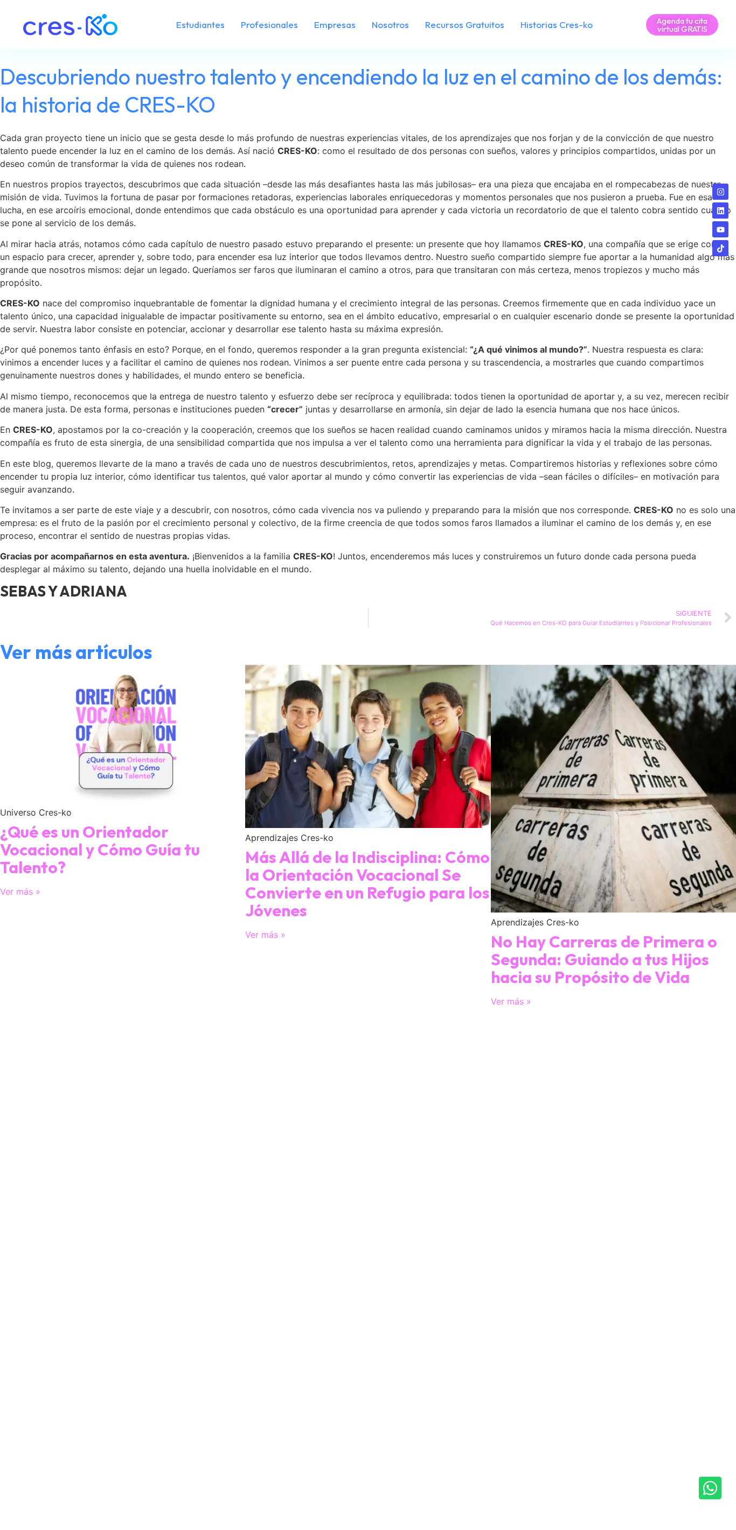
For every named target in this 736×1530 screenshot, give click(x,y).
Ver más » (20, 891)
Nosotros (390, 24)
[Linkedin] (720, 210)
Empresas (335, 24)
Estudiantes (200, 24)
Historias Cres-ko (556, 24)
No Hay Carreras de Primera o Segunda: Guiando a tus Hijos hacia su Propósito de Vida (604, 959)
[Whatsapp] (710, 1488)
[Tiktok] (720, 248)
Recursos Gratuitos (464, 24)
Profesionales (269, 24)
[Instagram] (720, 192)
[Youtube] (720, 229)
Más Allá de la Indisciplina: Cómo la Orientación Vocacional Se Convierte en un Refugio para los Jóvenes (367, 884)
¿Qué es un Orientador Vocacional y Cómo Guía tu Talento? (100, 850)
